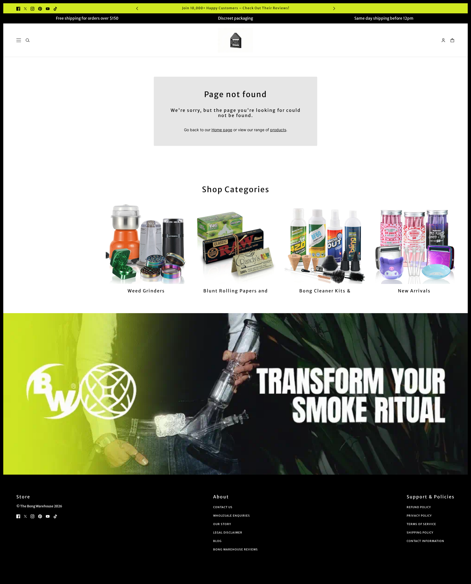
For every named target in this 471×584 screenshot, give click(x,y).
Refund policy (419, 507)
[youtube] (48, 8)
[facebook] (18, 8)
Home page (222, 129)
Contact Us (223, 507)
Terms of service (421, 524)
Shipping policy (420, 532)
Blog (217, 541)
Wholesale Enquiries (231, 515)
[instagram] (32, 8)
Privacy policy (419, 515)
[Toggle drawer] (18, 40)
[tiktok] (55, 8)
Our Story (222, 524)
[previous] (137, 8)
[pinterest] (40, 8)
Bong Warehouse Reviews (235, 549)
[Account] (443, 40)
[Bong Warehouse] (235, 40)
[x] (25, 8)
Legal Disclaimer (227, 532)
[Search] (27, 40)
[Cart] (452, 40)
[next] (334, 8)
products (278, 129)
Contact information (425, 541)
